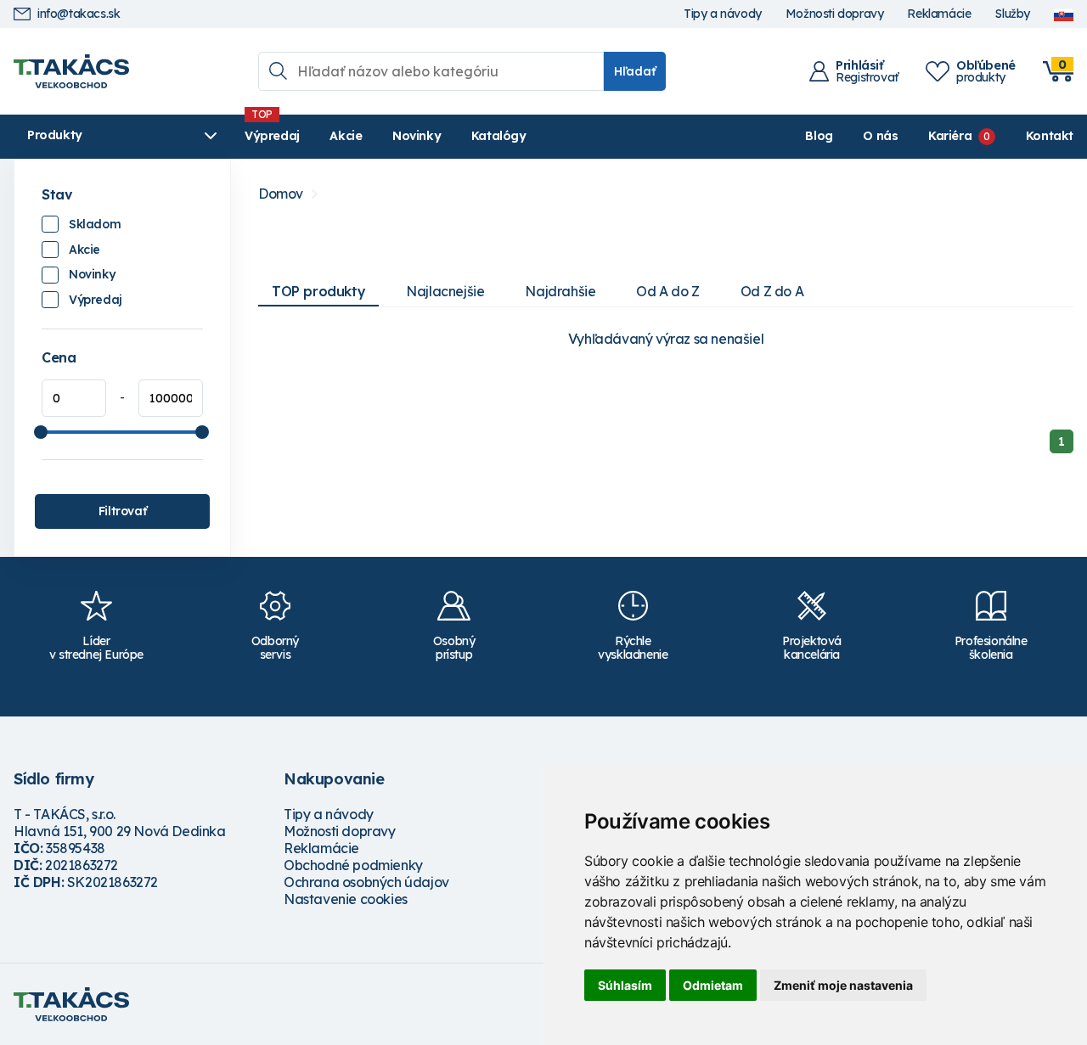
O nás (880, 135)
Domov (280, 194)
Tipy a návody (723, 14)
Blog (818, 135)
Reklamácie (939, 14)
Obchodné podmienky (353, 865)
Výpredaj (272, 135)
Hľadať (635, 71)
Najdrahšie (560, 291)
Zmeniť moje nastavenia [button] (843, 985)
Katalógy (499, 135)
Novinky (416, 135)
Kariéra (950, 135)
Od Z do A (772, 291)
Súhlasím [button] (625, 985)
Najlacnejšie (445, 291)
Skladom (95, 224)
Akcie (345, 135)
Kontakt (1049, 135)
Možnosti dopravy (835, 14)
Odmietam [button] (713, 985)
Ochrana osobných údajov (366, 882)
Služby (1012, 14)
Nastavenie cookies (346, 898)
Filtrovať (122, 511)
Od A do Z (667, 291)
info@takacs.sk (78, 14)
